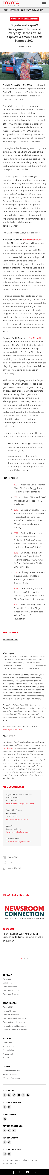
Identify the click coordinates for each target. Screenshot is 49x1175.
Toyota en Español (11, 994)
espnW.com (8, 748)
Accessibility (8, 1050)
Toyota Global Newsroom (14, 1022)
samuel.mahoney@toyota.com (20, 803)
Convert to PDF (14, 867)
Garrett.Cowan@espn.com (18, 841)
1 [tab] (21, 957)
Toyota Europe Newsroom (14, 1025)
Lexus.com (7, 982)
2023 (16, 484)
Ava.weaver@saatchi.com (17, 819)
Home (5, 10)
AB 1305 (6, 1057)
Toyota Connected (11, 1014)
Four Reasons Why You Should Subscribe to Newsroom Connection (24, 935)
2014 (16, 588)
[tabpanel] (24, 922)
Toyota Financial (10, 986)
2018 (16, 509)
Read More (8, 941)
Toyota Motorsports (11, 990)
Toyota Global (9, 1010)
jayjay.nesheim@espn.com (18, 832)
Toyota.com (8, 979)
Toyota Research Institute (14, 1018)
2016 (16, 552)
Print (10, 862)
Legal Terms (8, 1042)
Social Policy (8, 1046)
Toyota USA (8, 1007)
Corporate (14, 10)
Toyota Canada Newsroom (15, 1029)
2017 (16, 532)
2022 (16, 497)
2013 (16, 604)
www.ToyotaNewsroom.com (14, 729)
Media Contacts (10, 1074)
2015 (16, 572)
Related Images (10, 639)
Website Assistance (11, 1078)
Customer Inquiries (11, 1070)
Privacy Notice (9, 1053)
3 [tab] (27, 957)
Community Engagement (32, 10)
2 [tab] (24, 957)
